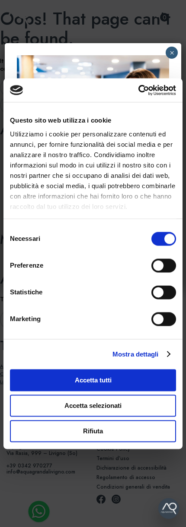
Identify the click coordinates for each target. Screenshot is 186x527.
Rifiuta (93, 431)
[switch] (154, 265)
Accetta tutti (93, 380)
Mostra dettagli (135, 354)
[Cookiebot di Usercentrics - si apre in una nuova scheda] (138, 90)
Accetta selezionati (93, 405)
